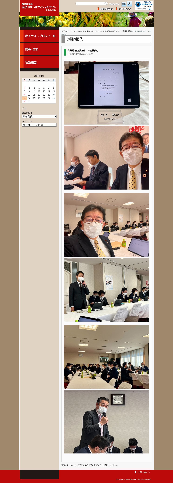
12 (39, 91)
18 (34, 95)
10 (29, 91)
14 (49, 91)
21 (49, 95)
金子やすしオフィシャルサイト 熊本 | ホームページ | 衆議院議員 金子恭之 (90, 31)
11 (34, 91)
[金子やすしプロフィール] (39, 36)
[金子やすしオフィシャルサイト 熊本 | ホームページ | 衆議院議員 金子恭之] (39, 6)
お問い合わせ (143, 472)
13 (44, 91)
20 (44, 95)
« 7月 (24, 108)
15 (54, 91)
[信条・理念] (39, 49)
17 (29, 95)
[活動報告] (39, 62)
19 (39, 95)
